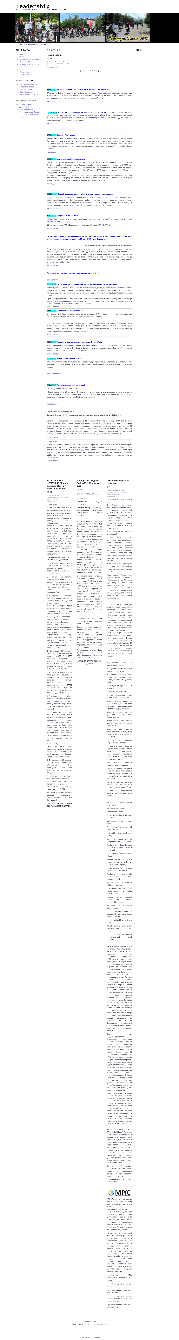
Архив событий (25, 75)
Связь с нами (24, 72)
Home (25, 45)
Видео (21, 70)
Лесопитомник (25, 104)
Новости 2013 (59, 62)
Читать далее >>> (54, 437)
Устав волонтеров (26, 87)
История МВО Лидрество (29, 64)
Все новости (33, 45)
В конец (107, 1325)
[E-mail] (51, 59)
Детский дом (24, 107)
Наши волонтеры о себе (29, 95)
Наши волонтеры (26, 92)
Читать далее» (53, 461)
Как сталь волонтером (28, 84)
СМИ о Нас (23, 67)
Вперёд (99, 1325)
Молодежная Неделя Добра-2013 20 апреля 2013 (88, 483)
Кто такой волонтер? (27, 90)
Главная (22, 54)
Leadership (33, 7)
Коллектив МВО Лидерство (30, 59)
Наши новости (54, 55)
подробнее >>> (53, 306)
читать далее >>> (54, 102)
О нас (21, 57)
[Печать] (48, 59)
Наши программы (26, 62)
